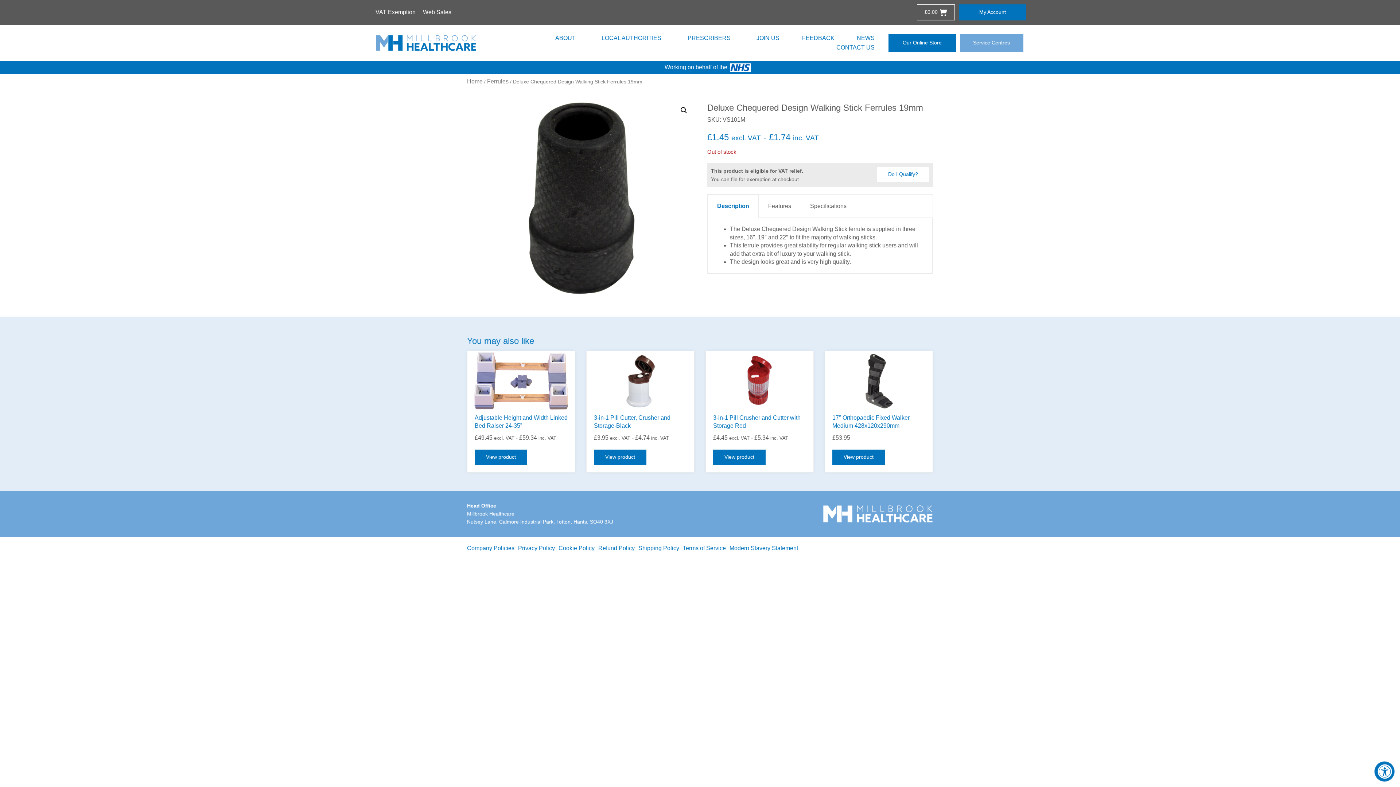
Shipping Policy (658, 548)
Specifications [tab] (828, 206)
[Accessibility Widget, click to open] (1384, 771)
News (866, 38)
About (565, 38)
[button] (684, 110)
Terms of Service (704, 548)
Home (475, 81)
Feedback (818, 38)
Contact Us (855, 47)
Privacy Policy (536, 548)
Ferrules (498, 81)
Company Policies (490, 548)
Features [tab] (779, 206)
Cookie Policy (577, 548)
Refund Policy (616, 548)
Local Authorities (631, 38)
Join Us (768, 38)
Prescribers (709, 38)
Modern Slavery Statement (764, 548)
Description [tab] (733, 206)
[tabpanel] (820, 246)
